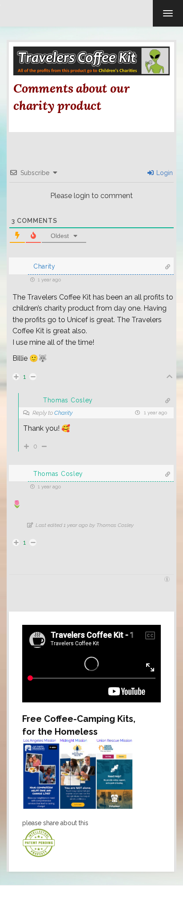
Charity (63, 412)
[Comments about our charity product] (91, 60)
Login (164, 172)
